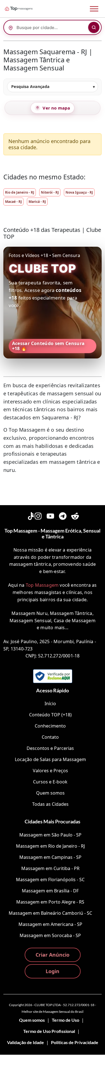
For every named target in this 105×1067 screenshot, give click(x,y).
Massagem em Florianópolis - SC (50, 879)
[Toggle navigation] (94, 9)
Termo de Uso (65, 1020)
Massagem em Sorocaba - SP (50, 935)
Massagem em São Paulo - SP (50, 835)
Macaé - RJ (13, 201)
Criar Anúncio (52, 954)
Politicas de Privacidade (74, 1042)
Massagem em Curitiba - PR (50, 868)
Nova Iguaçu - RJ (79, 192)
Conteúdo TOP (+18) (50, 715)
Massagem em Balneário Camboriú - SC (50, 913)
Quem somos (50, 793)
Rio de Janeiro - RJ (19, 192)
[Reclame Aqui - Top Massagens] (52, 676)
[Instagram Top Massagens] (38, 515)
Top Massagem (42, 585)
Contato (50, 737)
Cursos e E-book (50, 782)
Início (50, 703)
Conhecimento (50, 726)
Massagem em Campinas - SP (50, 857)
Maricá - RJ (37, 201)
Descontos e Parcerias (50, 748)
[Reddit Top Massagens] (75, 515)
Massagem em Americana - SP (50, 924)
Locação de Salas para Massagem (50, 759)
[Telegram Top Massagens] (63, 515)
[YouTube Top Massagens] (50, 515)
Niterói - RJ (50, 192)
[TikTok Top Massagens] (30, 515)
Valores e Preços (50, 770)
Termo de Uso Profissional (49, 1031)
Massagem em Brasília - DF (50, 891)
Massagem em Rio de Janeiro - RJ (50, 846)
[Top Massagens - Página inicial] (26, 8)
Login (52, 971)
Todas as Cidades (50, 804)
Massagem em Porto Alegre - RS (50, 902)
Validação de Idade (25, 1042)
